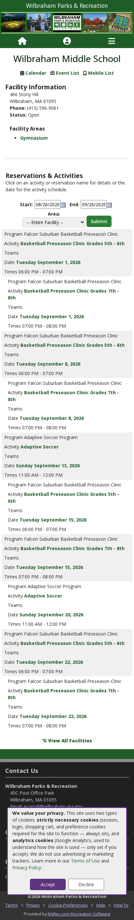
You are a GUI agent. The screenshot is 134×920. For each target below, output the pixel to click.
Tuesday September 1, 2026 (48, 262)
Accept (48, 884)
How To (121, 905)
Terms (12, 905)
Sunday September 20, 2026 (51, 614)
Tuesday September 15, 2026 (53, 520)
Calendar (35, 73)
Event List (67, 73)
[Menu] (111, 41)
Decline (86, 884)
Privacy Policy (26, 867)
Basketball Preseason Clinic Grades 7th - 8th (72, 548)
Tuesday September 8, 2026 (48, 364)
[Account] (67, 41)
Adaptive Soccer (39, 447)
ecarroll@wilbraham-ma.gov (53, 806)
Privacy (33, 905)
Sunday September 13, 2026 (48, 465)
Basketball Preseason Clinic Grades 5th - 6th (72, 243)
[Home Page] (22, 41)
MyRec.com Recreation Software (79, 914)
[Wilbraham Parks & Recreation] (67, 22)
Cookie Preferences (68, 905)
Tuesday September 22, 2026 (49, 662)
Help (100, 905)
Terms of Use (85, 861)
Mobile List (101, 73)
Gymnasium (34, 138)
